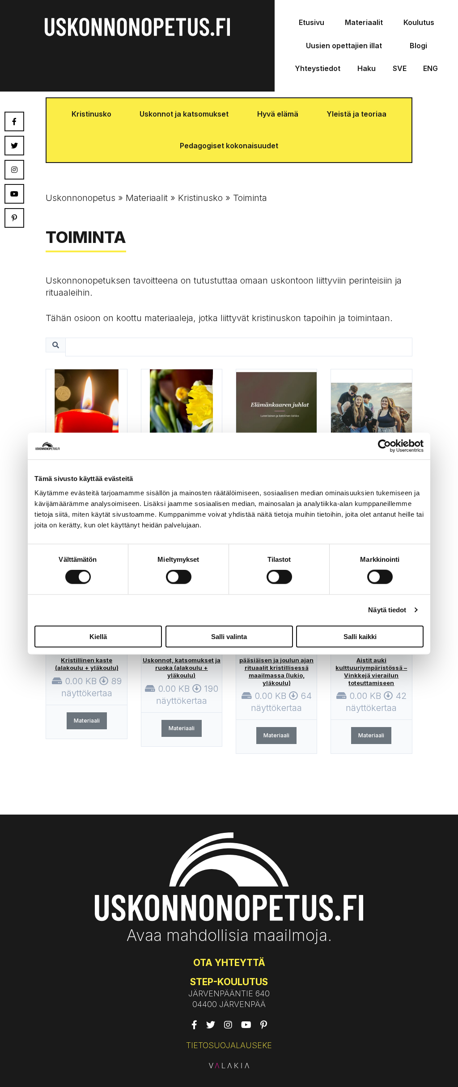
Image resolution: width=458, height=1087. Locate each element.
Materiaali (87, 720)
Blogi (418, 45)
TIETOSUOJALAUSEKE (229, 1045)
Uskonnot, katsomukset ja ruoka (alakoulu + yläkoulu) (182, 667)
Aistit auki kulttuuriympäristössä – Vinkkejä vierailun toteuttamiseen (371, 671)
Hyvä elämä (277, 113)
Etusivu (311, 22)
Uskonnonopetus (80, 197)
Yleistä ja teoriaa (356, 113)
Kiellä (98, 636)
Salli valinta (229, 636)
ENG (430, 68)
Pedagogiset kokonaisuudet (229, 145)
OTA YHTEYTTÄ (229, 962)
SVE (400, 68)
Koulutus (418, 22)
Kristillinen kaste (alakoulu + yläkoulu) (87, 663)
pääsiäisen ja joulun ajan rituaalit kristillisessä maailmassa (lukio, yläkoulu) (276, 671)
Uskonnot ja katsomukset (184, 113)
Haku (366, 68)
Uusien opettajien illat (344, 45)
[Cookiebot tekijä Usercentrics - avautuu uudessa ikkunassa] (384, 446)
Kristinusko (91, 113)
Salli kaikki (360, 636)
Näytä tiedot (387, 610)
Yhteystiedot (317, 68)
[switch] (178, 577)
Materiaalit (364, 22)
